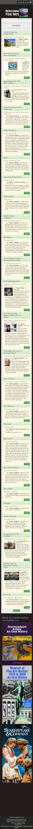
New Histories (9, 406)
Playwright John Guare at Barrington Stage (13, 352)
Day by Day (8, 439)
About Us (13, 822)
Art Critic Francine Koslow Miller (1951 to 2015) (12, 315)
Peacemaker (8, 489)
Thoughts (7, 503)
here (17, 620)
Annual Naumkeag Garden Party (10, 33)
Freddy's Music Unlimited (9, 217)
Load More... (16, 610)
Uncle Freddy (8, 196)
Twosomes (7, 424)
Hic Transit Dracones (11, 468)
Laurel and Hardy (10, 516)
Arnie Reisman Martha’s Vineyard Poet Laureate (12, 259)
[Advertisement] (16, 800)
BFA (19, 783)
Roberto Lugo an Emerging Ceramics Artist (11, 565)
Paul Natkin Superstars (12, 281)
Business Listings (21, 822)
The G (6, 158)
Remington (8, 237)
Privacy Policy (18, 824)
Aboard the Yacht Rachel (13, 177)
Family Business (10, 130)
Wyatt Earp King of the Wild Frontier (12, 82)
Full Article (27, 50)
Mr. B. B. (7, 595)
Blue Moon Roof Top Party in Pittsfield (11, 54)
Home (28, 2)
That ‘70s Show (9, 379)
